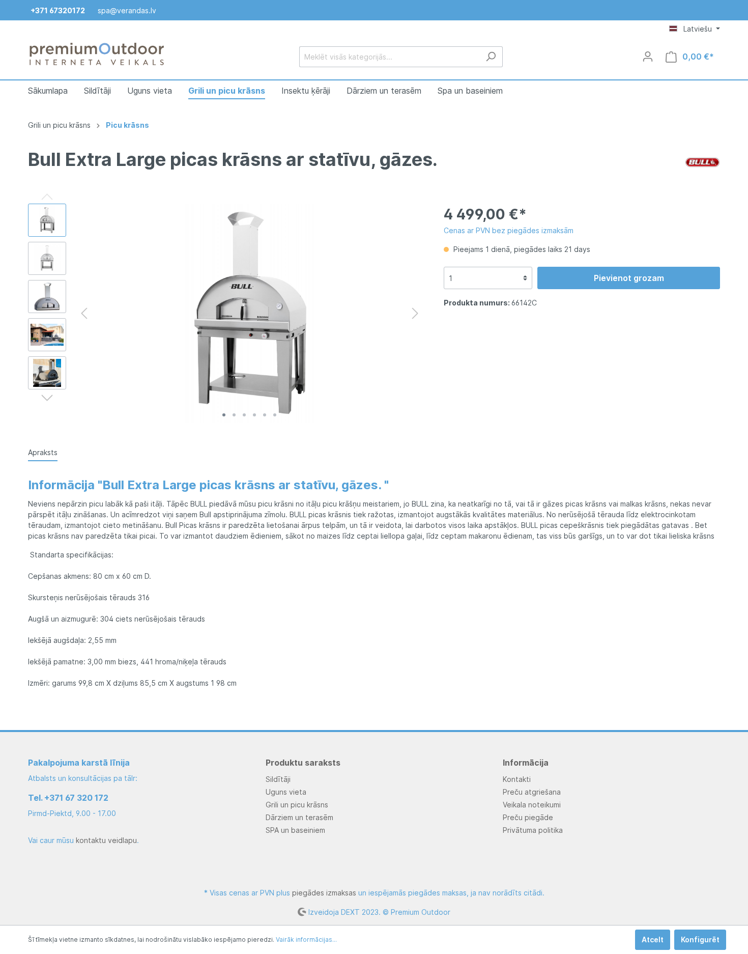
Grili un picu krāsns (297, 804)
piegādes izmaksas (324, 892)
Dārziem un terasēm (299, 817)
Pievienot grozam (629, 278)
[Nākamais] (415, 313)
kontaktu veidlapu (106, 840)
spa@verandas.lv (127, 10)
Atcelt (653, 939)
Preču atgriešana (532, 792)
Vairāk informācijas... (306, 939)
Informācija (526, 762)
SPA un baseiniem (295, 830)
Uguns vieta (286, 792)
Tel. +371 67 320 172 (68, 798)
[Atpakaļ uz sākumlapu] (96, 54)
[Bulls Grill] (702, 161)
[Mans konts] (647, 56)
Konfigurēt (700, 939)
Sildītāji (278, 779)
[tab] (42, 452)
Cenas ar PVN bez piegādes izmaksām (508, 230)
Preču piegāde (528, 817)
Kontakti (517, 779)
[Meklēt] (491, 56)
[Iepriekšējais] (84, 313)
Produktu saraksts (303, 762)
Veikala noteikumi (532, 804)
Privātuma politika (533, 830)
